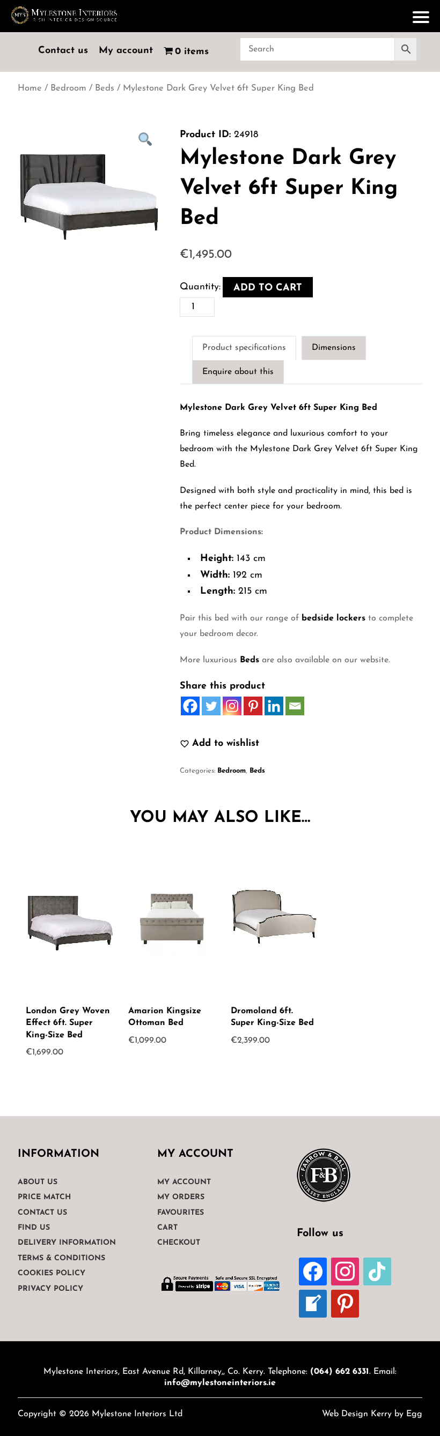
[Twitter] (211, 706)
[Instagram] (232, 706)
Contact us (63, 51)
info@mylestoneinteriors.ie (220, 1383)
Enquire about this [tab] (238, 372)
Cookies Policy (51, 1273)
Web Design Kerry (357, 1414)
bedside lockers (333, 618)
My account (126, 51)
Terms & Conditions (61, 1258)
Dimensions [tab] (334, 347)
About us (37, 1182)
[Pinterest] (253, 706)
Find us (34, 1228)
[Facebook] (190, 706)
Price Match (44, 1197)
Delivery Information (67, 1243)
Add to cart (267, 288)
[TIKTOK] (377, 1271)
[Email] (294, 706)
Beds (104, 88)
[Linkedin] (274, 706)
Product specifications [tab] (244, 347)
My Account (184, 1182)
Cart (167, 1228)
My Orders (180, 1197)
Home (30, 88)
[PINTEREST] (345, 1303)
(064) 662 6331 (339, 1371)
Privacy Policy (50, 1289)
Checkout (178, 1243)
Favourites (180, 1213)
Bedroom (68, 88)
